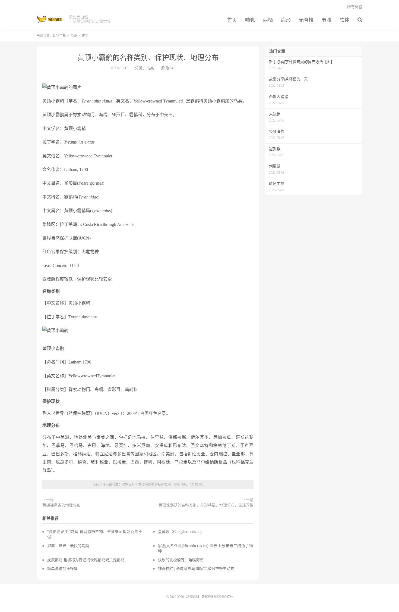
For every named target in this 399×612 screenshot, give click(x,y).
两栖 (268, 20)
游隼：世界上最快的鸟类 (68, 546)
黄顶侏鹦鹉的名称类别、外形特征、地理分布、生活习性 (206, 505)
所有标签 (354, 7)
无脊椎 (306, 20)
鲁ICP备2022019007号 (217, 597)
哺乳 (250, 20)
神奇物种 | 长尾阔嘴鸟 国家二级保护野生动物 (196, 569)
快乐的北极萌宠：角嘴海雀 (181, 560)
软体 (344, 20)
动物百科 (50, 19)
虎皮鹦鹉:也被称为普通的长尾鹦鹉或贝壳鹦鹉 (85, 560)
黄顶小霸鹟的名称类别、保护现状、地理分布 (147, 58)
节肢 (326, 20)
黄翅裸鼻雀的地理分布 (61, 505)
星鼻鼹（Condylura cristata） (181, 532)
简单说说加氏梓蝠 (62, 569)
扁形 (286, 20)
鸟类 (74, 36)
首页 (232, 20)
